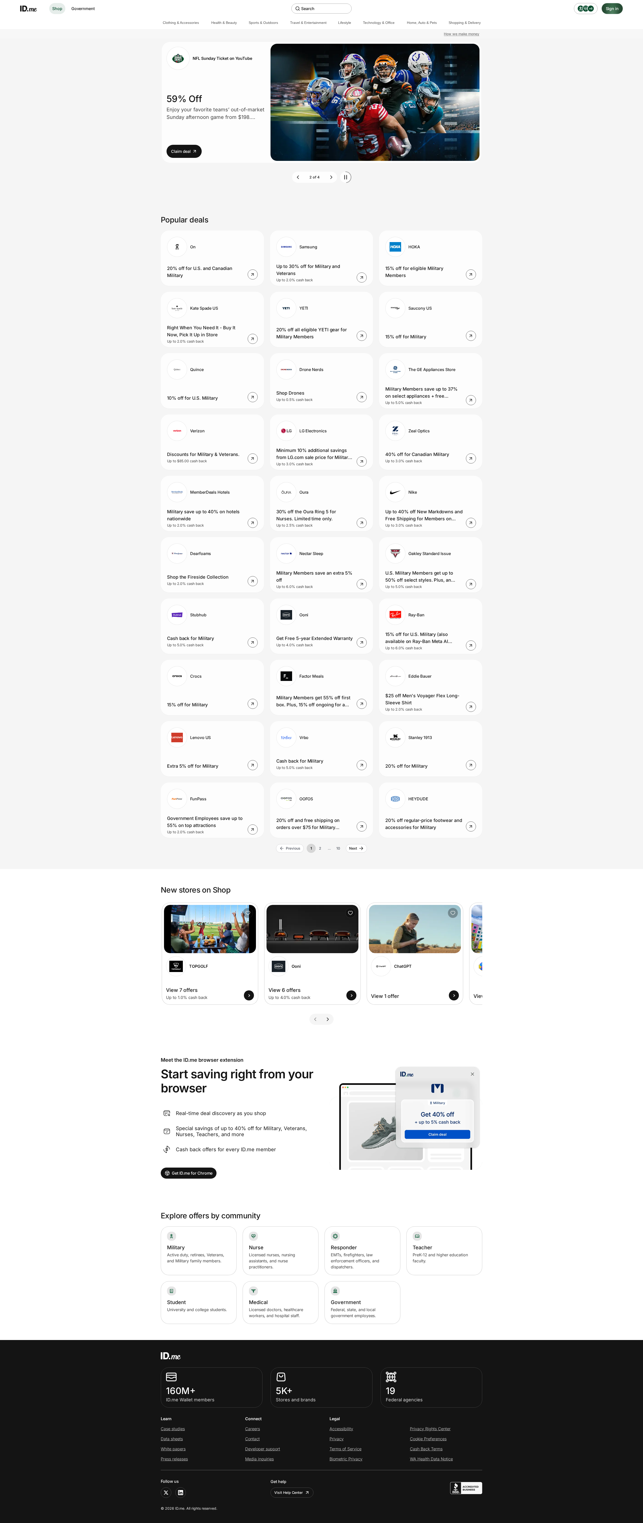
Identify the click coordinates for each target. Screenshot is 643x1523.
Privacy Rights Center (430, 1428)
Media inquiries (259, 1458)
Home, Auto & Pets (422, 23)
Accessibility (341, 1428)
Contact (252, 1438)
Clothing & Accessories (181, 23)
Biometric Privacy (346, 1458)
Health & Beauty (224, 23)
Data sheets (172, 1438)
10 (338, 848)
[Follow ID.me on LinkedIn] (180, 1492)
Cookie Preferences (428, 1438)
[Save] (248, 913)
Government (83, 8)
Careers (252, 1428)
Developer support (262, 1448)
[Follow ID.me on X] (166, 1492)
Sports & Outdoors (263, 23)
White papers (173, 1448)
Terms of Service (345, 1448)
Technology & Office (379, 23)
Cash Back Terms (426, 1448)
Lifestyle (344, 23)
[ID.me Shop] (31, 9)
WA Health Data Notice (431, 1458)
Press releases (174, 1458)
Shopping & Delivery (465, 23)
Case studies (173, 1428)
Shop (57, 8)
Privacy (337, 1438)
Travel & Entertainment (308, 23)
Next (353, 848)
